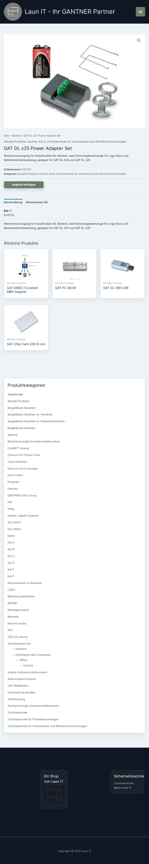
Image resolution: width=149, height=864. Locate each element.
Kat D (42, 141)
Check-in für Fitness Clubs (24, 455)
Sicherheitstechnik (19, 643)
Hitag (11, 508)
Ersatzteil (13, 481)
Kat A (11, 542)
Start (7, 135)
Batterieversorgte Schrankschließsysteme (34, 441)
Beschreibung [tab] (13, 202)
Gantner (16, 135)
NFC (10, 630)
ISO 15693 (14, 529)
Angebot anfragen (24, 184)
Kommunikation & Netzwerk (25, 583)
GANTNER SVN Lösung (22, 495)
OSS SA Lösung (17, 636)
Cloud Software (17, 461)
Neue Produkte (17, 623)
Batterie (12, 434)
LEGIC (11, 589)
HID (10, 502)
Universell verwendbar (22, 692)
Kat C (11, 556)
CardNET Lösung (18, 448)
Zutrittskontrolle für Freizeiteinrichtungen (33, 719)
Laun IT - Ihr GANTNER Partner (70, 11)
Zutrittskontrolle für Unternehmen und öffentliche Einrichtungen (86, 141)
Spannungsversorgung (22, 678)
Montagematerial (18, 609)
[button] (138, 40)
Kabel (11, 535)
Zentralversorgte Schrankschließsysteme (33, 705)
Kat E (11, 569)
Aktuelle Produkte (15, 141)
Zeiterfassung (16, 699)
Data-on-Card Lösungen (23, 468)
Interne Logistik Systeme (23, 515)
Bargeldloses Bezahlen (22, 407)
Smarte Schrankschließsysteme (27, 672)
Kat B (11, 549)
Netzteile (13, 616)
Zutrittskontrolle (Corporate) (32, 654)
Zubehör (28, 665)
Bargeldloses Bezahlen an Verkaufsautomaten (36, 421)
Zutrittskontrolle (17, 712)
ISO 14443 (14, 522)
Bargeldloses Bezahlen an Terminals (30, 414)
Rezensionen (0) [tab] (37, 202)
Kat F (11, 576)
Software (21, 648)
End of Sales (15, 475)
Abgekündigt (15, 394)
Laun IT (86, 851)
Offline (23, 660)
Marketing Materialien (21, 596)
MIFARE (12, 603)
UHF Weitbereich (18, 685)
